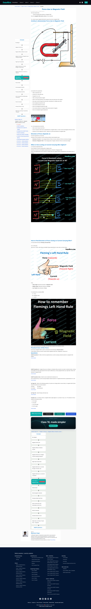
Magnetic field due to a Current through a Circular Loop (21, 67)
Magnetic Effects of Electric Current (21, 51)
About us (29, 602)
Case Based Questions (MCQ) (23, 139)
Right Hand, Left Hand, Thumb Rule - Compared (22, 111)
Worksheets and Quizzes (36, 561)
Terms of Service (39, 602)
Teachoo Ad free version (36, 559)
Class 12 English (34, 580)
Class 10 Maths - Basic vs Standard (69, 570)
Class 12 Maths (34, 578)
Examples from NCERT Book (22, 131)
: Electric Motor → (36, 414)
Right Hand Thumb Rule (20, 61)
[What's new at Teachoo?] (80, 2)
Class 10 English (34, 574)
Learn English (65, 557)
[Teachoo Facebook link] (40, 598)
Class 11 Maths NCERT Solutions (53, 573)
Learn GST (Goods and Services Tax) (69, 563)
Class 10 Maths (34, 570)
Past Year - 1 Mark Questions (22, 141)
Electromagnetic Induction (20, 87)
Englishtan (65, 568)
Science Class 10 (17, 6)
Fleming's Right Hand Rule (20, 91)
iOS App (17, 559)
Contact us (34, 602)
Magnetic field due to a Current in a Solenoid (21, 72)
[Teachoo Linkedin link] (51, 598)
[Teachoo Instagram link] (43, 598)
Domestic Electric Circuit (20, 106)
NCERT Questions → (22, 116)
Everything (14, 2)
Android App (18, 557)
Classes (21, 2)
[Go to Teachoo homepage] (7, 2)
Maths (26, 2)
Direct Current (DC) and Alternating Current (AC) (21, 97)
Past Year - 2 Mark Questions (22, 142)
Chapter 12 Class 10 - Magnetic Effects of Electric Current (30, 6)
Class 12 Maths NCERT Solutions (53, 575)
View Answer (33, 357)
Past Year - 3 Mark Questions (22, 144)
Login (86, 2)
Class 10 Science (35, 572)
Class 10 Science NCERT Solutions (53, 594)
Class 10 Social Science (36, 576)
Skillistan (33, 563)
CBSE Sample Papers (66, 572)
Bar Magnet (17, 42)
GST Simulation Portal (35, 565)
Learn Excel (65, 559)
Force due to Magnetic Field (22, 78)
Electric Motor (18, 82)
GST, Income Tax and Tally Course (37, 557)
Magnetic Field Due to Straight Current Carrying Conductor (22, 57)
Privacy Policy (45, 602)
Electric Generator (19, 101)
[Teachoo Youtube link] (48, 598)
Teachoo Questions (20, 132)
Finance (37, 2)
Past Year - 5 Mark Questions (22, 146)
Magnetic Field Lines (19, 47)
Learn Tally (65, 561)
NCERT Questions (20, 126)
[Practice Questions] (82, 2)
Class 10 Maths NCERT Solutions (53, 571)
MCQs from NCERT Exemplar (22, 134)
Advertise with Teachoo (59, 602)
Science (32, 2)
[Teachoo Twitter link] (46, 598)
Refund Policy (51, 602)
